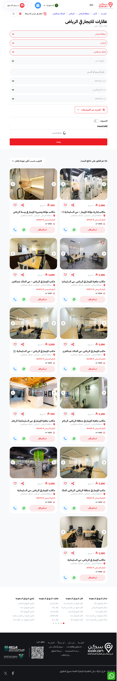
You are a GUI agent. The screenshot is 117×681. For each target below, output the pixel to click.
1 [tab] (63, 623)
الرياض (71, 13)
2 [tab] (61, 623)
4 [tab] (56, 623)
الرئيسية (103, 13)
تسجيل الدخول (13, 5)
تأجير (95, 13)
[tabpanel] (96, 609)
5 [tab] (53, 623)
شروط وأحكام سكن (56, 646)
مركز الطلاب (66, 655)
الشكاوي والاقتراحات (74, 646)
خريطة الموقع (57, 650)
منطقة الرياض (83, 13)
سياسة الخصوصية (72, 650)
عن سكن (72, 642)
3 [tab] (58, 623)
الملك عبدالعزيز (59, 13)
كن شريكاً (62, 642)
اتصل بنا (52, 642)
